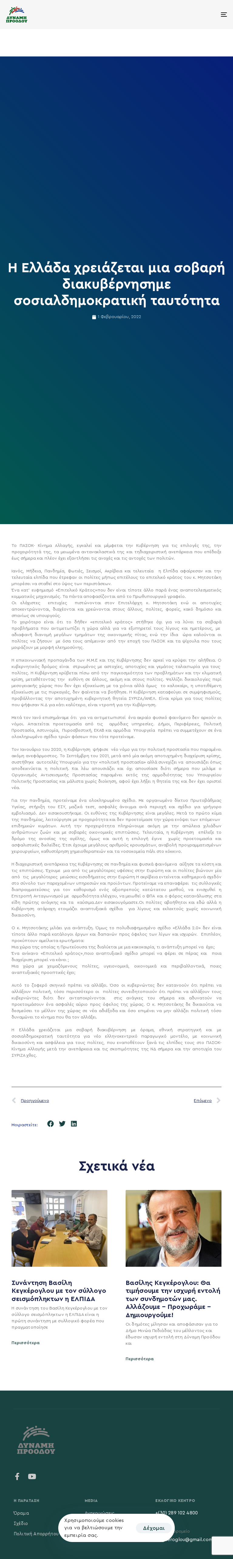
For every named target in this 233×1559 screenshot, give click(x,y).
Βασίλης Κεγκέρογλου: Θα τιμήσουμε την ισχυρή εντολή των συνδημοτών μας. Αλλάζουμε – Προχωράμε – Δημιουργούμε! (173, 1298)
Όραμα (21, 1513)
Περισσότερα (26, 1343)
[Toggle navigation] (190, 14)
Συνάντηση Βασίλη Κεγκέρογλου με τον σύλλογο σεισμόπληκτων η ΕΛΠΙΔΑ (59, 1290)
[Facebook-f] (17, 1476)
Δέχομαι (154, 1528)
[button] (50, 1123)
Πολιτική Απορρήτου (36, 1534)
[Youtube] (31, 1476)
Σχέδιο (21, 1523)
